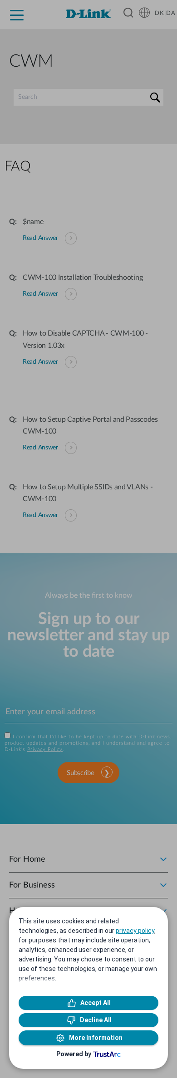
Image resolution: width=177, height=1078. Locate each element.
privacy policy (135, 930)
